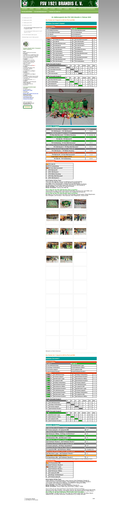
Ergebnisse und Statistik (28, 98)
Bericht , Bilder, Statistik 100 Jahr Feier (30, 93)
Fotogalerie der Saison (27, 96)
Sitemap (33, 498)
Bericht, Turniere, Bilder (27, 90)
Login (94, 498)
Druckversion (28, 498)
